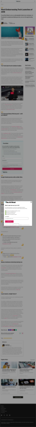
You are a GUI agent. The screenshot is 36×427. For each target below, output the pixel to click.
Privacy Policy (20, 224)
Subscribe (9, 221)
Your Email (7, 216)
